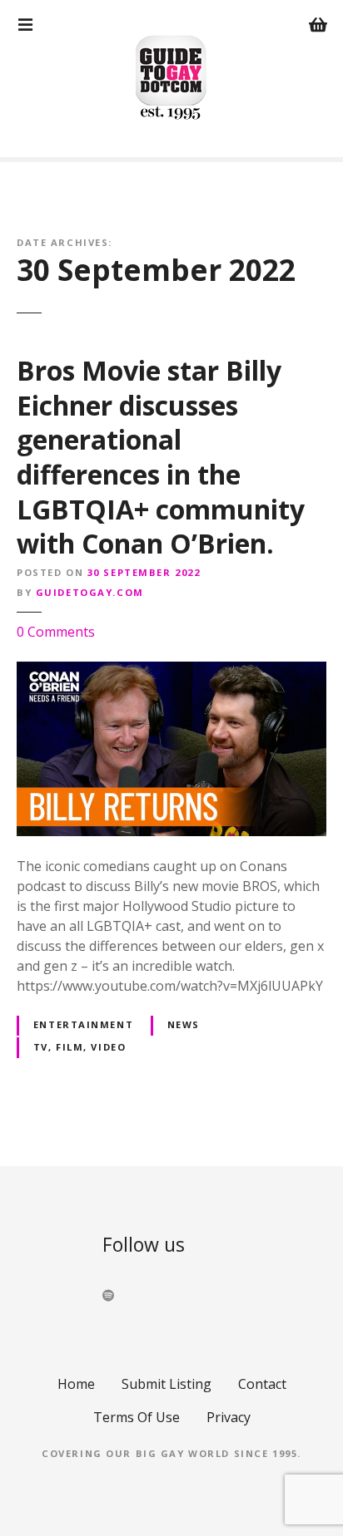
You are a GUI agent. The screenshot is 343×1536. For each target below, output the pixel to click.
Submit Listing (166, 1384)
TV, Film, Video (80, 1047)
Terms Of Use (136, 1417)
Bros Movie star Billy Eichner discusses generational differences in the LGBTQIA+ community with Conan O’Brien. (161, 456)
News (183, 1024)
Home (76, 1384)
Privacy (228, 1417)
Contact (262, 1384)
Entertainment (83, 1024)
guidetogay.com (90, 592)
